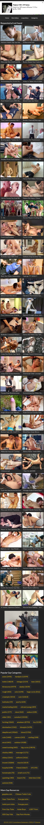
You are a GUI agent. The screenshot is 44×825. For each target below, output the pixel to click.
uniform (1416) (22, 757)
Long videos (25, 18)
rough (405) (6, 692)
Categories (34, 18)
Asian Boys (21, 809)
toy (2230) (37, 722)
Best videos (15, 18)
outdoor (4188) (20, 742)
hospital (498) (7, 768)
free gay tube (23, 799)
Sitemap (37, 822)
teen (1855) (35, 682)
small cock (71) (23, 773)
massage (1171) (22, 752)
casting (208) (33, 737)
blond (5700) (26, 732)
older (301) (6, 717)
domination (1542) (9, 727)
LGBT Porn (33, 809)
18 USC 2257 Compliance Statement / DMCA (19, 822)
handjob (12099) (21, 676)
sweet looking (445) (10, 747)
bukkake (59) (7, 702)
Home (7, 18)
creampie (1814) (8, 697)
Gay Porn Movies (23, 814)
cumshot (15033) (20, 717)
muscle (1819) (22, 762)
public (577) (7, 712)
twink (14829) (7, 682)
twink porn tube (8, 804)
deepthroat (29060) (9, 732)
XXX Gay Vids (7, 814)
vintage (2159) (22, 682)
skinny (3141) (7, 757)
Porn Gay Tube (8, 809)
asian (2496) (7, 676)
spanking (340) (8, 778)
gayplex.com (7, 794)
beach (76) (21, 778)
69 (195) (34, 768)
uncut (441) (6, 742)
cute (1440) (6, 737)
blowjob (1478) (26, 727)
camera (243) (20, 737)
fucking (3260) (8, 722)
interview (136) (35, 778)
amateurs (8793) (23, 722)
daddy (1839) (24, 687)
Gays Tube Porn (8, 799)
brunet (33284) (8, 762)
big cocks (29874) (28, 747)
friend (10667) (22, 768)
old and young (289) (28, 707)
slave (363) (19, 712)
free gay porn (23, 804)
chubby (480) (7, 752)
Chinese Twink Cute (23, 794)
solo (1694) (19, 692)
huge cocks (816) (33, 692)
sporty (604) (21, 702)
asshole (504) (7, 783)
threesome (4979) (9, 687)
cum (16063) (23, 697)
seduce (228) (32, 712)
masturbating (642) (9, 707)
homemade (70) (8, 773)
